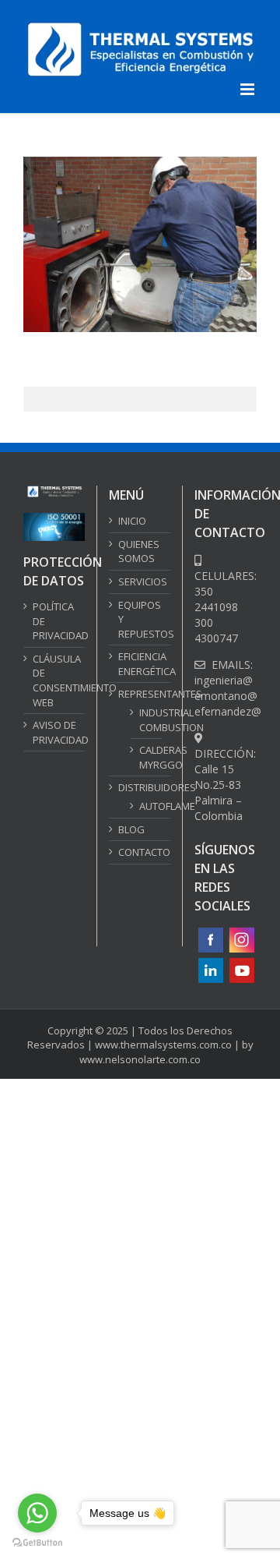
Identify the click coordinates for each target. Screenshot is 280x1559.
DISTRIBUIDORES (140, 787)
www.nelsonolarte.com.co (140, 1059)
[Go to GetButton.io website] (37, 1543)
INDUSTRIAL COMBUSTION (147, 719)
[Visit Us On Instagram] (241, 931)
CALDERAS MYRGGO (147, 757)
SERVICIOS (140, 581)
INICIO (132, 521)
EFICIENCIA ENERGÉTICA (140, 663)
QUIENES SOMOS (138, 551)
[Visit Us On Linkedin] (210, 962)
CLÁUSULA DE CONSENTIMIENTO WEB (55, 680)
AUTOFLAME (147, 806)
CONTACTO (140, 852)
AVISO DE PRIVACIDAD (55, 732)
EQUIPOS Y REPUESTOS (140, 619)
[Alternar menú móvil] (248, 89)
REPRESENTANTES (140, 694)
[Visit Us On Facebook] (210, 931)
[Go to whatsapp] (37, 1513)
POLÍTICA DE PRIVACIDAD (55, 620)
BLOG (131, 829)
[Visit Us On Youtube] (241, 962)
